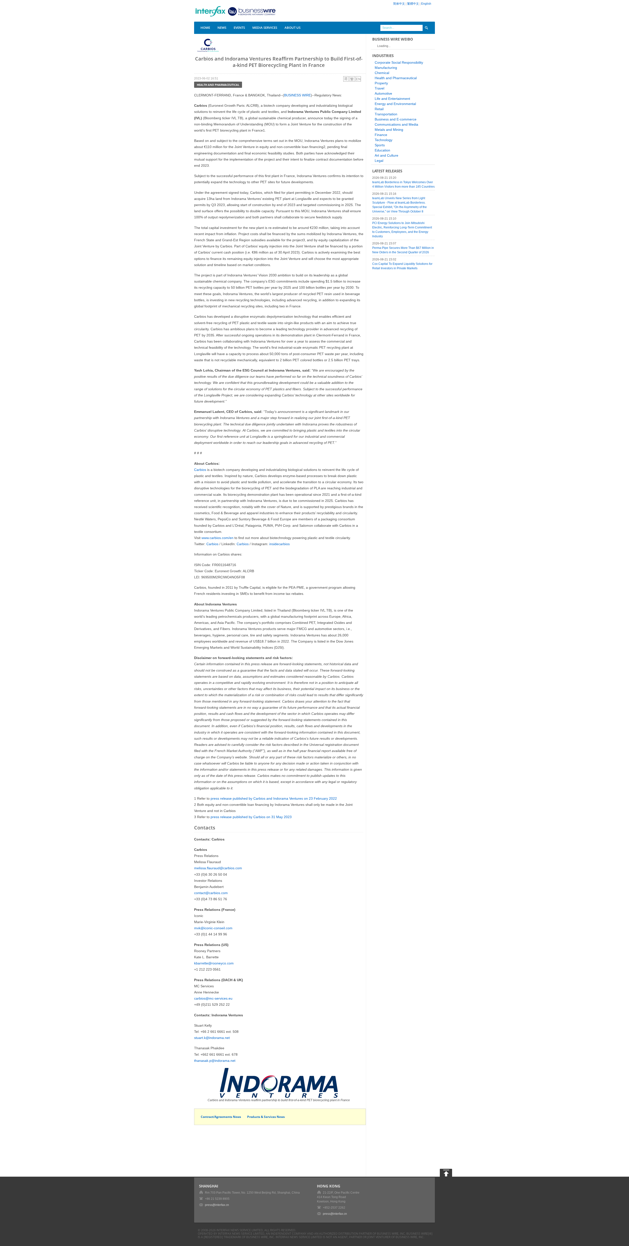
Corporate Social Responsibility (399, 62)
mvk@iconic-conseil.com (213, 928)
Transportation (386, 114)
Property (381, 83)
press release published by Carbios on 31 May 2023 (251, 817)
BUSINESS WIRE (297, 95)
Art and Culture (386, 155)
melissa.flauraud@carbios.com (218, 868)
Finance (381, 135)
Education (382, 150)
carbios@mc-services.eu (213, 998)
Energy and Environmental (395, 104)
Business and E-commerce (395, 119)
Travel (379, 88)
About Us (292, 27)
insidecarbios (279, 544)
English (426, 3)
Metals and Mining (389, 130)
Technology (383, 140)
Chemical (382, 73)
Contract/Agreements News (221, 1117)
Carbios (200, 470)
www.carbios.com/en (217, 538)
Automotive (383, 93)
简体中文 (399, 3)
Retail (379, 109)
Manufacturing (386, 68)
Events (239, 27)
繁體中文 (413, 3)
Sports (380, 145)
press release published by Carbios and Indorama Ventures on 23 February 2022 (274, 798)
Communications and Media (396, 124)
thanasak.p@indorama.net (214, 1061)
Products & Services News (266, 1117)
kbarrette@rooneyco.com (214, 963)
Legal (379, 161)
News (221, 27)
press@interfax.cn (217, 1205)
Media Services (264, 27)
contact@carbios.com (211, 893)
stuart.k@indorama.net (212, 1038)
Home (205, 27)
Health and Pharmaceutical (218, 85)
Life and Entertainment (392, 99)
